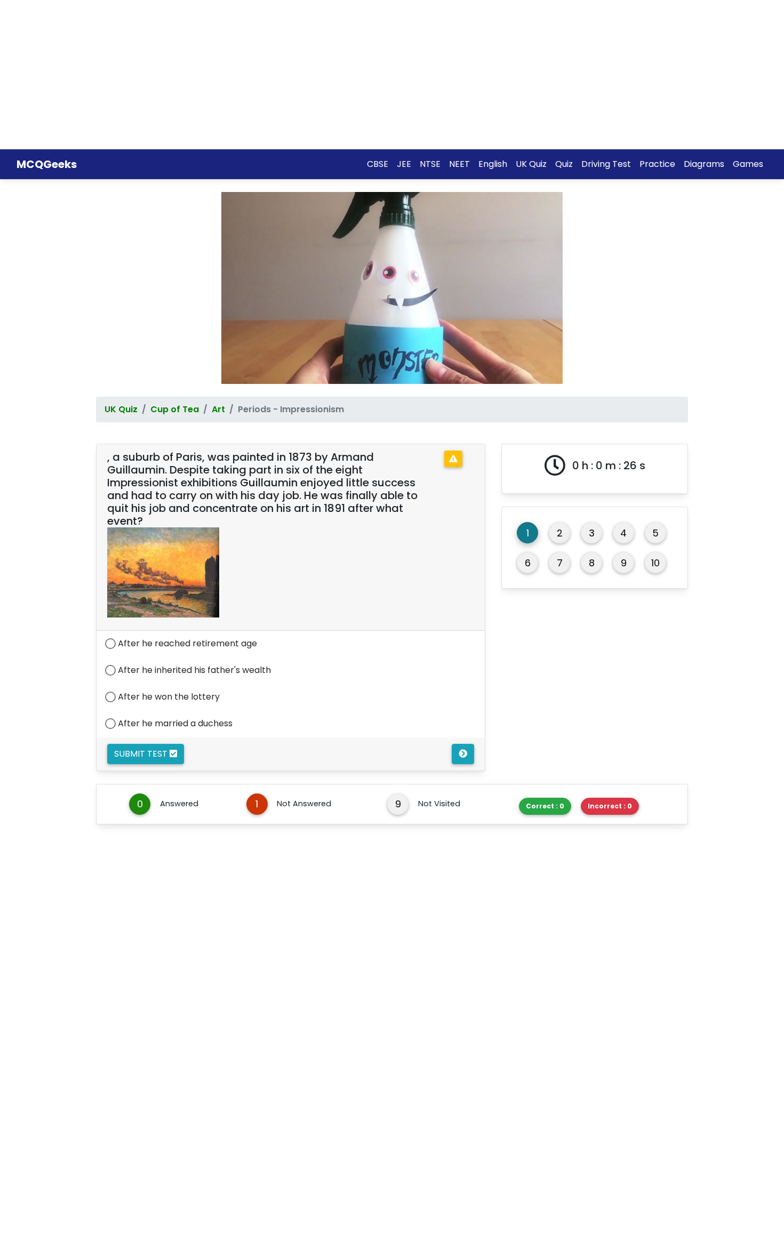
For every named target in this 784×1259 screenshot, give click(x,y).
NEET (459, 164)
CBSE (377, 164)
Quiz (564, 164)
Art (218, 409)
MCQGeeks (47, 164)
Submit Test (142, 754)
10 (655, 563)
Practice (657, 164)
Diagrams (704, 164)
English (492, 164)
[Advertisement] (320, 74)
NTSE (430, 164)
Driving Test (606, 164)
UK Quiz (531, 164)
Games (748, 164)
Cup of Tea (174, 409)
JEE (404, 164)
